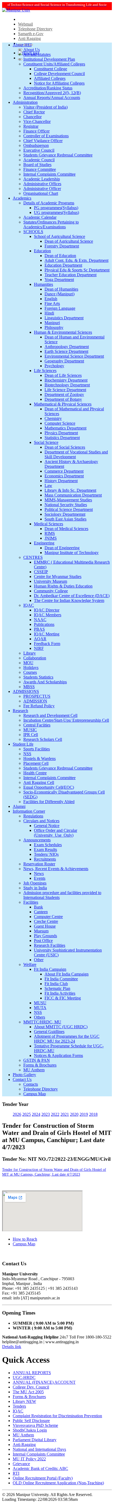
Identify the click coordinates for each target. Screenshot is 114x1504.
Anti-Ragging (24, 1444)
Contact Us (22, 1079)
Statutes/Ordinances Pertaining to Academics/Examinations (51, 224)
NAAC (40, 619)
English (51, 298)
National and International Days (39, 1449)
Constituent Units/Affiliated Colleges (54, 64)
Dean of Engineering (62, 548)
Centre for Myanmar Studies (57, 576)
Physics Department (61, 433)
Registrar (30, 126)
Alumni (19, 806)
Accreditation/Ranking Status (47, 88)
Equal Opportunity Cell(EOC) (48, 787)
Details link (11, 1346)
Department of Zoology (64, 394)
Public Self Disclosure (31, 1420)
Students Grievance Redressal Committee (58, 155)
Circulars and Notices (41, 821)
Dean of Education (60, 255)
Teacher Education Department (71, 274)
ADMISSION (35, 701)
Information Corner (29, 811)
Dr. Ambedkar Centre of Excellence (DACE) (71, 595)
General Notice (46, 825)
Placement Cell (36, 763)
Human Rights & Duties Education (63, 586)
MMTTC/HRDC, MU (42, 1022)
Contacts (30, 1084)
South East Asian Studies (65, 519)
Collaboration (34, 658)
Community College (51, 591)
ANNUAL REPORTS (32, 1372)
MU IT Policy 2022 (29, 1459)
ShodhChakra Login (30, 1430)
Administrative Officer (42, 188)
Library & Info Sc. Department (70, 490)
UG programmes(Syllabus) (56, 212)
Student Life (23, 744)
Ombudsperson (36, 145)
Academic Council (39, 160)
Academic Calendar (39, 217)
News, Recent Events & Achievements (55, 868)
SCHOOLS (33, 231)
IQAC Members (47, 615)
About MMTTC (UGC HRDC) (60, 1026)
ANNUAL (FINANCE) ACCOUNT (44, 1382)
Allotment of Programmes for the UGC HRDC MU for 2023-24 (66, 1038)
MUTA (40, 1007)
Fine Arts (52, 303)
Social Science (46, 442)
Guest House (45, 926)
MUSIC (30, 730)
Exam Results (45, 849)
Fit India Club (56, 983)
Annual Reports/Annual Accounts (51, 97)
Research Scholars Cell (42, 739)
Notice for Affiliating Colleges (59, 83)
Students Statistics (38, 677)
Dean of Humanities (61, 289)
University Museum (50, 581)
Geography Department (64, 361)
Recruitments (45, 859)
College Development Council (59, 73)
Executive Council (38, 150)
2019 (84, 1114)
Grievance (21, 1463)
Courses (30, 672)
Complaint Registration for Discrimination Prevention (57, 1416)
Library (29, 653)
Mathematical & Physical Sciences (62, 404)
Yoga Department (59, 279)
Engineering (44, 543)
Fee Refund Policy (39, 706)
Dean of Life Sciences (63, 375)
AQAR (40, 639)
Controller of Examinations (46, 136)
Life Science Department (65, 389)
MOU (28, 662)
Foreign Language (60, 308)
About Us (31, 49)
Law (48, 485)
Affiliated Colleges (49, 78)
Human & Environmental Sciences (63, 332)
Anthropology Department (67, 346)
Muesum (41, 931)
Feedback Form (47, 643)
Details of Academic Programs (48, 203)
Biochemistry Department (66, 380)
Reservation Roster (39, 864)
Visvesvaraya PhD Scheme (35, 1425)
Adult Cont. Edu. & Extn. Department (76, 260)
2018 (93, 1114)
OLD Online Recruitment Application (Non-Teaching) (58, 1483)
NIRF (39, 648)
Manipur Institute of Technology (72, 552)
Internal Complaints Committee (49, 174)
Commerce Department (64, 471)
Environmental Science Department (74, 356)
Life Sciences (45, 370)
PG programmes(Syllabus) (56, 207)
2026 (17, 1114)
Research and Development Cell (50, 715)
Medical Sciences (48, 524)
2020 (74, 1114)
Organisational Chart (40, 193)
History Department (61, 480)
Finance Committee (39, 169)
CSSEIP (41, 571)
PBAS (39, 629)
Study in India (35, 888)
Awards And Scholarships (45, 682)
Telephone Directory (35, 29)
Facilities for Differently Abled (48, 801)
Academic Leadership (41, 179)
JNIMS (51, 538)
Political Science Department (69, 509)
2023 (45, 1114)
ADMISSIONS (26, 691)
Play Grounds (45, 935)
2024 (36, 1114)
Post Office (43, 940)
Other (38, 959)
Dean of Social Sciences (65, 447)
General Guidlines (49, 1031)
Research (20, 710)
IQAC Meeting (46, 634)
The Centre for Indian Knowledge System (69, 600)
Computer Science (60, 423)
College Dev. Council (31, 1387)
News (39, 873)
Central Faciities (36, 725)
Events (39, 878)
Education (42, 251)
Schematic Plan (57, 988)
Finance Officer (36, 131)
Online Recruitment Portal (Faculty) (43, 1478)
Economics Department (64, 476)
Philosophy (54, 327)
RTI (16, 1473)
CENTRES (33, 557)
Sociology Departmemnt (65, 514)
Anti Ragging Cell (38, 782)
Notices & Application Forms (58, 1055)
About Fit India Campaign (67, 974)
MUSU (40, 1003)
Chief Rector (34, 112)
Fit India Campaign (50, 969)
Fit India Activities (60, 993)
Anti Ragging (29, 38)
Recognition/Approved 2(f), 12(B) (52, 92)
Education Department (63, 265)
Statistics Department (62, 437)
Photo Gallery (24, 1074)
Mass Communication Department (73, 495)
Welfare (29, 964)
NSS (27, 753)
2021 (64, 1114)
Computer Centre (48, 916)
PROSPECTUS (36, 696)
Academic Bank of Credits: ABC (40, 1468)
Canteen (41, 912)
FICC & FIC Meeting (63, 998)
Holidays (30, 667)
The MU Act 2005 (28, 1392)
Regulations (33, 816)
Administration (25, 102)
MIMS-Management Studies (68, 500)
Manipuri (52, 322)
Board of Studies (37, 164)
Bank (38, 907)
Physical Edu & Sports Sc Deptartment (77, 270)
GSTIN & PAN (36, 1060)
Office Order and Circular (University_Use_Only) (55, 832)
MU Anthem (34, 1070)
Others (39, 1017)
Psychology (54, 365)
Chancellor (32, 116)
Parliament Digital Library (34, 1439)
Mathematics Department (65, 428)
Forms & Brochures (39, 1065)
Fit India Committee (61, 979)
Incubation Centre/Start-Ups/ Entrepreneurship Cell (66, 720)
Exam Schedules (48, 844)
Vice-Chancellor (37, 121)
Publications (44, 624)
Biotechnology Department (67, 385)
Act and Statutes (37, 54)
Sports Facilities (36, 749)
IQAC (28, 605)
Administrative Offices (42, 183)
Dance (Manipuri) (59, 294)
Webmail (25, 24)
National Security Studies (66, 504)
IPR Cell (30, 734)
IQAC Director (46, 610)
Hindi (49, 313)
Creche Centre (46, 921)
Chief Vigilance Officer (43, 140)
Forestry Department (62, 246)
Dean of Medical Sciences (66, 528)
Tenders (19, 1406)
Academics (22, 198)
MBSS (29, 686)
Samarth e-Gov (30, 33)
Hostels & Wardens (39, 758)
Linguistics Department (64, 318)
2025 (26, 1114)
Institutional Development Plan (49, 59)
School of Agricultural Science (59, 236)
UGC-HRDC (24, 1377)
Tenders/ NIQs (46, 854)
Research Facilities (49, 945)
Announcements (37, 840)
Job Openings (34, 883)
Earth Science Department (66, 351)
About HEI (22, 45)
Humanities (43, 284)
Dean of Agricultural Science (69, 241)
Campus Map (34, 1094)
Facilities (30, 902)
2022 (55, 1114)
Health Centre (35, 773)
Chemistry (53, 418)
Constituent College (50, 69)
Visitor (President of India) (45, 107)
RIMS (50, 533)
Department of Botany (63, 399)
